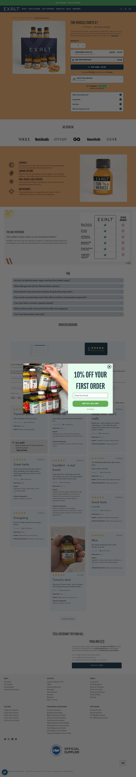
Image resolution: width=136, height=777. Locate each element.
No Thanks (90, 409)
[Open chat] (5, 772)
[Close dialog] (109, 367)
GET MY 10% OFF (90, 403)
